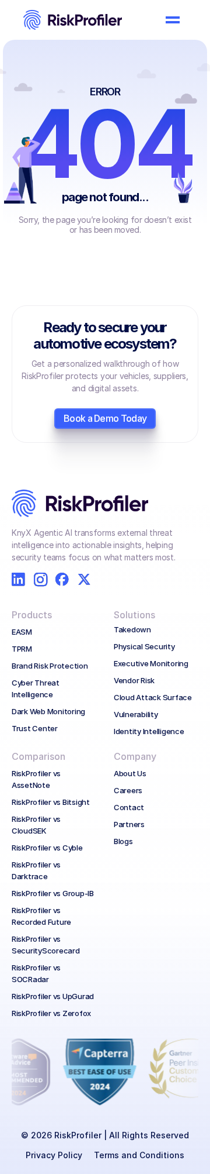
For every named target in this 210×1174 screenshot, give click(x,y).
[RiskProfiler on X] (84, 579)
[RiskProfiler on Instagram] (40, 579)
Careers (128, 790)
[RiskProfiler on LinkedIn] (18, 579)
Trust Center (35, 728)
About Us (130, 773)
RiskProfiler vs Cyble (47, 847)
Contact (129, 807)
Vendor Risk (134, 680)
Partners (129, 824)
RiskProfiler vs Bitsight (51, 802)
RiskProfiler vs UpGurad (53, 996)
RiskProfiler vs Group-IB (53, 893)
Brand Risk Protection (50, 665)
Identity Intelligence (149, 731)
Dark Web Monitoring (48, 711)
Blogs (123, 841)
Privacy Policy (54, 1155)
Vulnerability (136, 714)
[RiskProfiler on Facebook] (62, 579)
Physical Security (144, 646)
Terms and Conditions (139, 1155)
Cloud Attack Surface (153, 697)
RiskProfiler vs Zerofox (51, 1013)
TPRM (22, 648)
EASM (22, 631)
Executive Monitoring (151, 663)
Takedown (132, 629)
